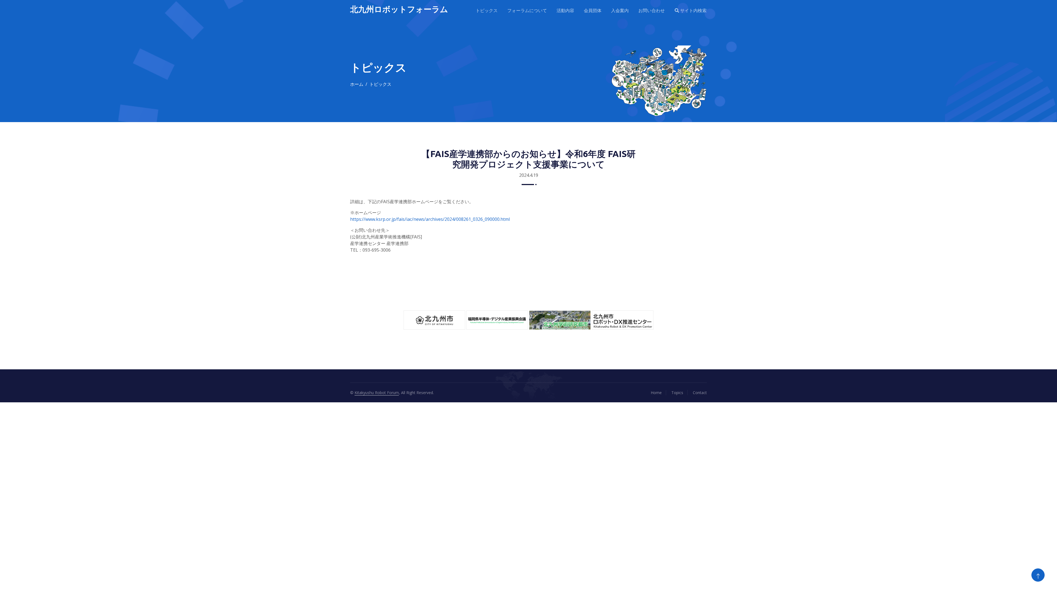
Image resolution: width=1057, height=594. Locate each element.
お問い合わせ (651, 10)
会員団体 (592, 10)
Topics (677, 392)
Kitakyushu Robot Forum (377, 392)
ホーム (356, 84)
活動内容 (565, 10)
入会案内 (620, 10)
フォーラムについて (527, 10)
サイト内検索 (693, 10)
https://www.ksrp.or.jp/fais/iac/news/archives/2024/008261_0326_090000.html (430, 219)
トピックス (487, 10)
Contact (700, 392)
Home (656, 392)
